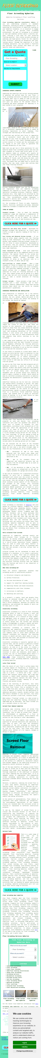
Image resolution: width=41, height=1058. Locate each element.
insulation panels (30, 387)
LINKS (22, 10)
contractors (26, 376)
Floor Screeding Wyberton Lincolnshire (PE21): (19, 22)
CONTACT (30, 10)
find (8, 898)
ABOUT (26, 10)
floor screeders (18, 518)
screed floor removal (30, 712)
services (5, 526)
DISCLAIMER (36, 10)
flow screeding (15, 867)
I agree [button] (24, 1043)
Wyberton (29, 504)
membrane (12, 356)
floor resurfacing (17, 854)
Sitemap (4, 1037)
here (36, 929)
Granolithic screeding (10, 611)
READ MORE (6, 657)
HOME (18, 10)
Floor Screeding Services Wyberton (16, 936)
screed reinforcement (24, 877)
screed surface (8, 295)
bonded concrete (8, 875)
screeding (6, 924)
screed (10, 140)
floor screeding (32, 30)
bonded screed (33, 869)
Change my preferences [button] (24, 1051)
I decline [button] (24, 1047)
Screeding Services (8, 1039)
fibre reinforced (32, 244)
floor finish (30, 601)
